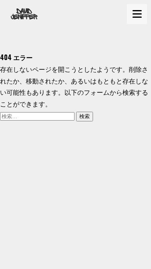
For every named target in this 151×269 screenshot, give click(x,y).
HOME (14, 46)
